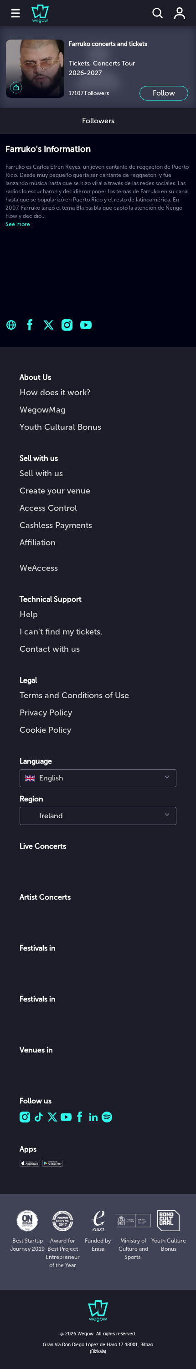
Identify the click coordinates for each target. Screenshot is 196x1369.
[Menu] (15, 13)
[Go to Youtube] (86, 325)
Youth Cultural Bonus (60, 427)
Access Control (48, 508)
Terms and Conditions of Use (74, 695)
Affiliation (38, 542)
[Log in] (179, 13)
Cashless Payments (56, 525)
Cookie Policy (45, 730)
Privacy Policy (46, 712)
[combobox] (98, 778)
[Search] (157, 13)
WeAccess (39, 568)
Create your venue (55, 490)
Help (29, 614)
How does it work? (55, 392)
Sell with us (41, 473)
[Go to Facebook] (30, 325)
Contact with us (50, 649)
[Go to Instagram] (67, 325)
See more (17, 224)
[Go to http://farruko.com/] (11, 325)
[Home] (34, 13)
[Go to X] (48, 325)
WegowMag (43, 409)
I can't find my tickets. (61, 631)
